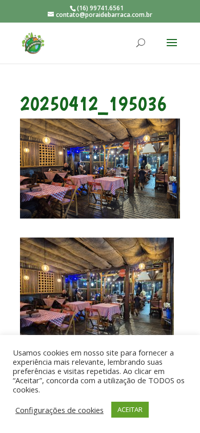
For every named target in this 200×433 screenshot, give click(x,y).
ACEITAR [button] (130, 409)
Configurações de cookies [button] (59, 410)
